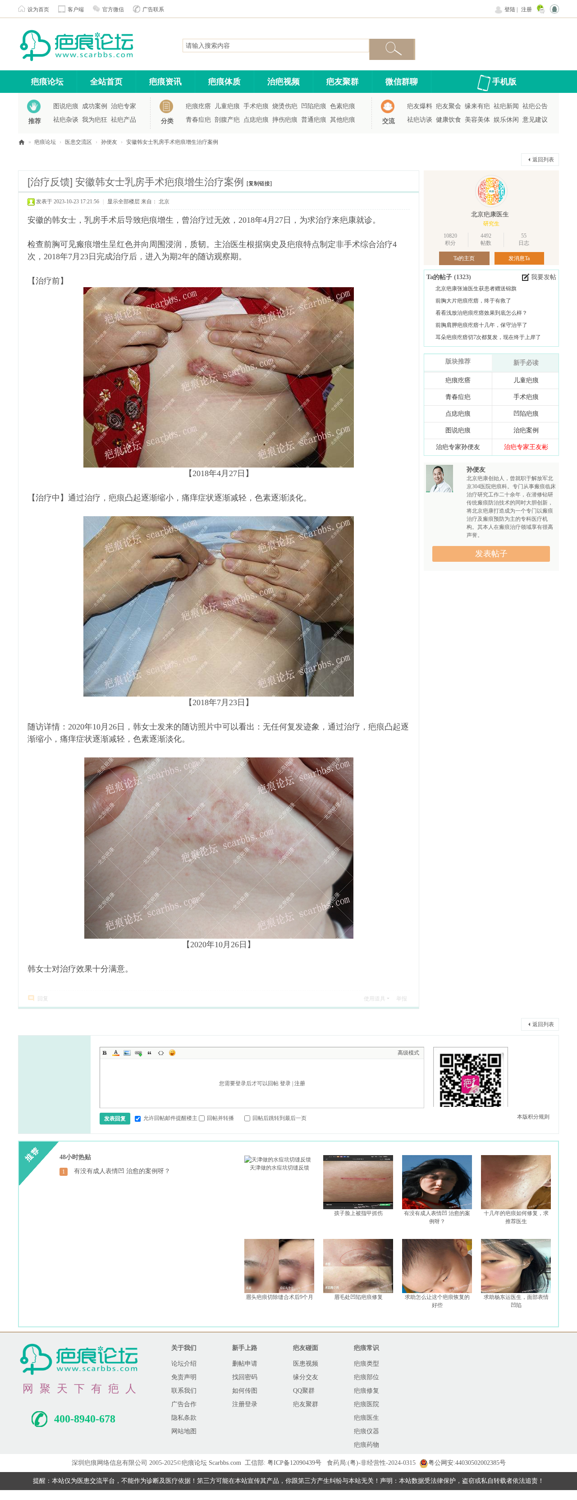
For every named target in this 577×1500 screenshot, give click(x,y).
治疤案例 (526, 430)
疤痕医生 (366, 1417)
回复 (42, 998)
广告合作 (184, 1404)
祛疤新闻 (506, 106)
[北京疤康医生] (491, 191)
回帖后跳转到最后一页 (279, 1118)
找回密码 (244, 1377)
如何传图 (244, 1390)
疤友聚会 (448, 106)
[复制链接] (259, 183)
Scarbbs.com (225, 1462)
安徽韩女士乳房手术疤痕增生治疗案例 (172, 142)
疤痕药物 (366, 1444)
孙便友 (109, 142)
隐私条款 (184, 1417)
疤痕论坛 (47, 81)
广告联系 (153, 9)
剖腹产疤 (227, 119)
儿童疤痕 (227, 106)
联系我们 (184, 1390)
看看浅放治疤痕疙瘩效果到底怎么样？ (481, 313)
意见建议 (535, 119)
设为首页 (38, 9)
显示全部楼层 (123, 201)
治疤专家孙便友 (458, 447)
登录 (285, 1083)
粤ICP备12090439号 (294, 1462)
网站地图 (184, 1431)
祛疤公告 (535, 106)
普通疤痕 (313, 119)
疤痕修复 (366, 1390)
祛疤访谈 (419, 119)
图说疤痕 (65, 106)
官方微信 (113, 9)
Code (160, 1052)
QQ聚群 (304, 1390)
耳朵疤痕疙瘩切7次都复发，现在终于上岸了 (488, 337)
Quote (149, 1052)
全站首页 (106, 81)
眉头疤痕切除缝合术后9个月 (279, 1297)
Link (138, 1052)
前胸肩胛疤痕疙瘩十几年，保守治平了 (481, 325)
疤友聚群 (342, 81)
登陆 (509, 9)
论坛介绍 (184, 1363)
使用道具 (374, 998)
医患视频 (305, 1363)
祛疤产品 (123, 119)
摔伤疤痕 (285, 119)
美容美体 (477, 119)
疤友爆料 (419, 106)
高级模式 (408, 1053)
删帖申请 (244, 1363)
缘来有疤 (477, 106)
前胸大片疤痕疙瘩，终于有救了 (473, 301)
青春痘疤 (198, 119)
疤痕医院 (366, 1404)
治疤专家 (123, 106)
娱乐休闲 (506, 119)
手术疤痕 (256, 106)
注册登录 (244, 1404)
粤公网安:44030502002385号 (467, 1462)
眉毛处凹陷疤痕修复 (358, 1297)
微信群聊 (401, 81)
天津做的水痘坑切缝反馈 (279, 1168)
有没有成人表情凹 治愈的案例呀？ (122, 1171)
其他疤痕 (342, 119)
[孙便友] (439, 480)
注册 (526, 9)
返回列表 (543, 159)
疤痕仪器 (366, 1431)
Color (115, 1052)
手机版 (504, 81)
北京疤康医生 (490, 214)
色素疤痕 (342, 106)
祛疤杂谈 (65, 119)
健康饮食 (448, 119)
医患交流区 (78, 142)
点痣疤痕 (256, 119)
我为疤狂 (94, 119)
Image (127, 1052)
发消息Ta (519, 258)
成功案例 (94, 106)
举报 (401, 998)
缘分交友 (305, 1377)
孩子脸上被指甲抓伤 (358, 1213)
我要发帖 (543, 277)
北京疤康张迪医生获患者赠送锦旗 (476, 288)
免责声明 (184, 1377)
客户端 (76, 9)
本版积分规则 (533, 1117)
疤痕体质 (224, 81)
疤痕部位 (366, 1377)
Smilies (172, 1052)
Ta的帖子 (440, 277)
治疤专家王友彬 (526, 447)
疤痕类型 (366, 1363)
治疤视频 (283, 81)
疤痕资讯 (165, 81)
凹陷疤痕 (313, 106)
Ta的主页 (464, 258)
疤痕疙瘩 (198, 106)
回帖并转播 (220, 1118)
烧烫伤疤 (285, 106)
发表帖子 (491, 553)
